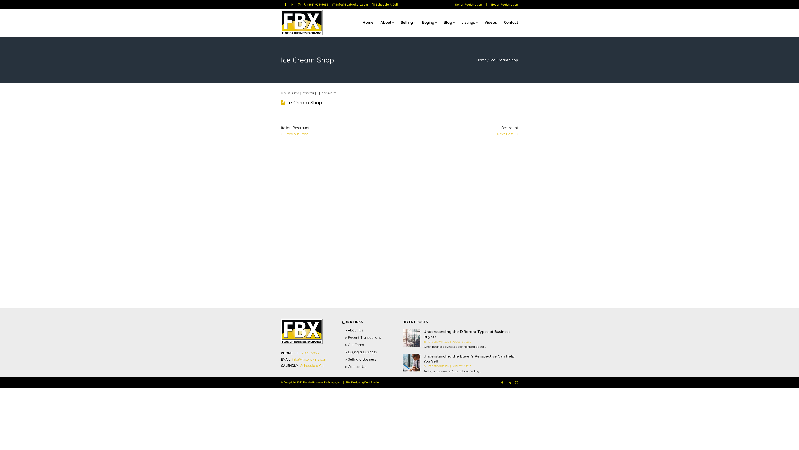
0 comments (329, 93)
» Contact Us (355, 366)
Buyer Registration (504, 4)
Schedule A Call (387, 4)
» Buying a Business (361, 352)
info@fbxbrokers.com (352, 4)
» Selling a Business (360, 359)
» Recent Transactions (363, 337)
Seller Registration (468, 4)
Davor (310, 93)
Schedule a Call (312, 365)
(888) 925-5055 (317, 4)
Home (481, 60)
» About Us (354, 330)
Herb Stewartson (438, 341)
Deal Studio (371, 382)
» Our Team (354, 344)
